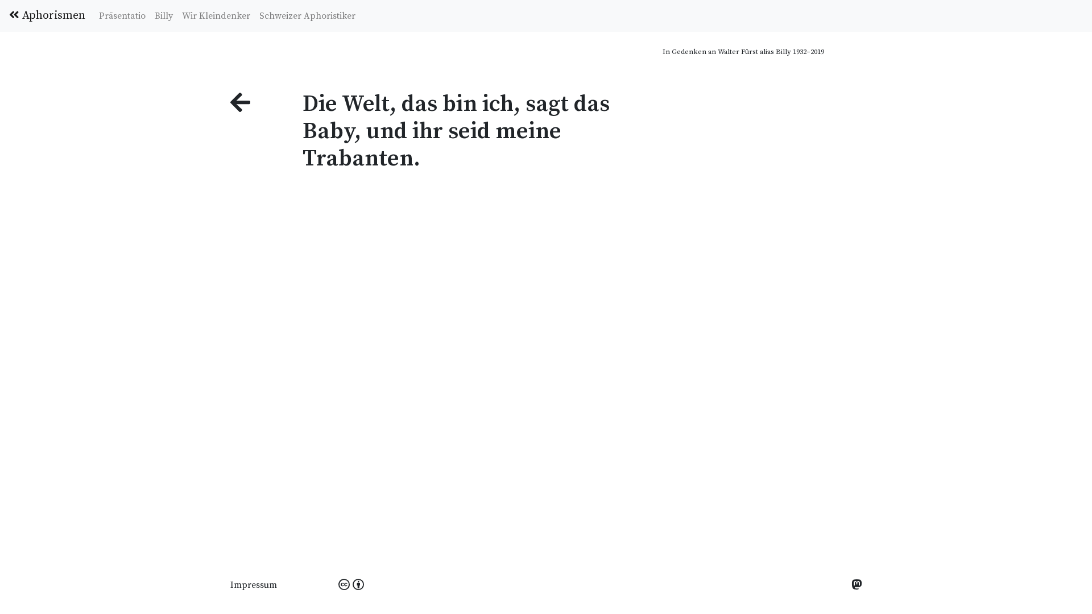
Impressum (253, 585)
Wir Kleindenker (216, 16)
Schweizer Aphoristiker (307, 16)
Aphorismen (52, 16)
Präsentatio (122, 16)
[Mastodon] (856, 586)
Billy (164, 16)
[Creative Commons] (351, 585)
